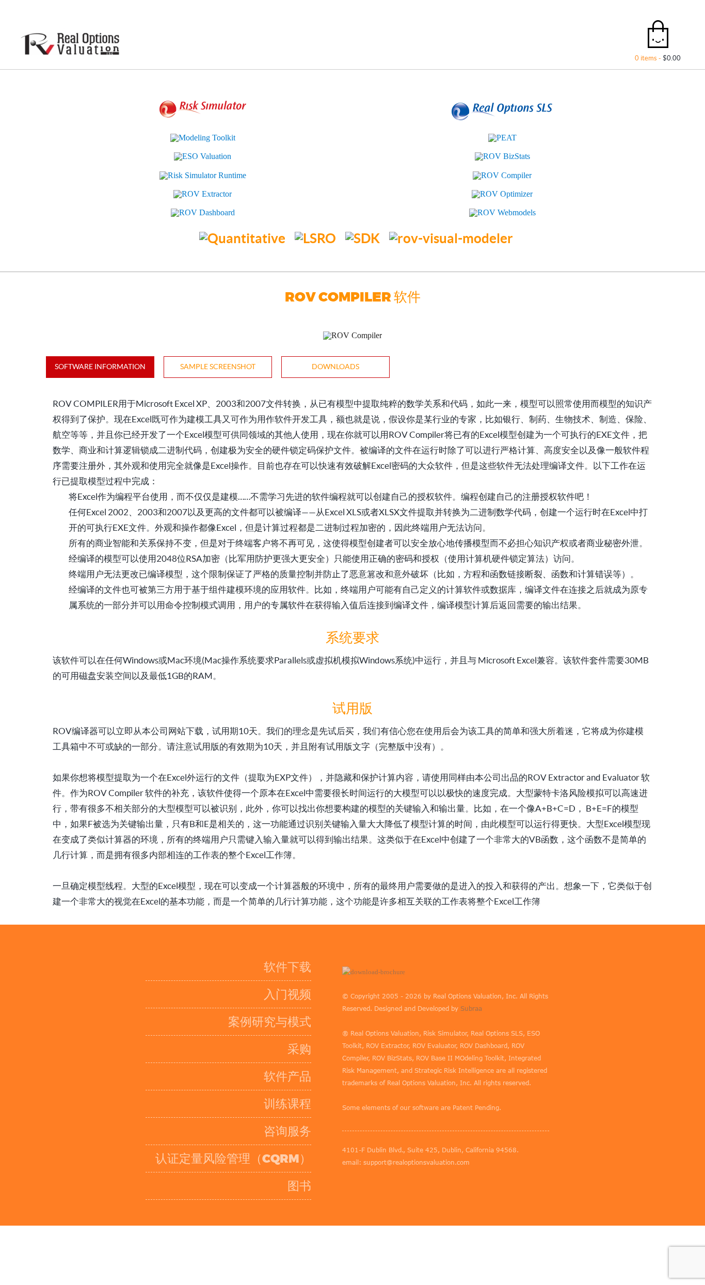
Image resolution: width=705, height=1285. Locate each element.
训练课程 (261, 1084)
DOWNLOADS (335, 366)
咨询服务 (261, 1112)
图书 (273, 1167)
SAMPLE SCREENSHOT (217, 366)
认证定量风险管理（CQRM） (207, 1139)
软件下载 (261, 948)
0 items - (658, 57)
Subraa (327, 988)
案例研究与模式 (243, 1002)
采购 (273, 1030)
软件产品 (261, 1057)
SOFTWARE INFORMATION (100, 366)
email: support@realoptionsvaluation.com (380, 1117)
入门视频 (261, 975)
